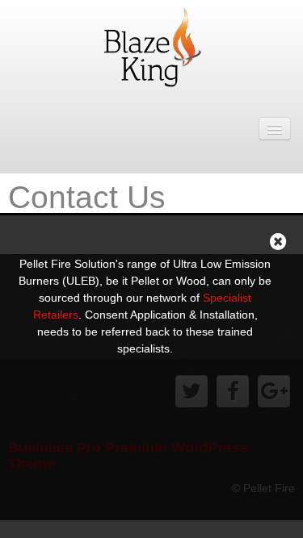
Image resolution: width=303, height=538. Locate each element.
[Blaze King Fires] (152, 45)
